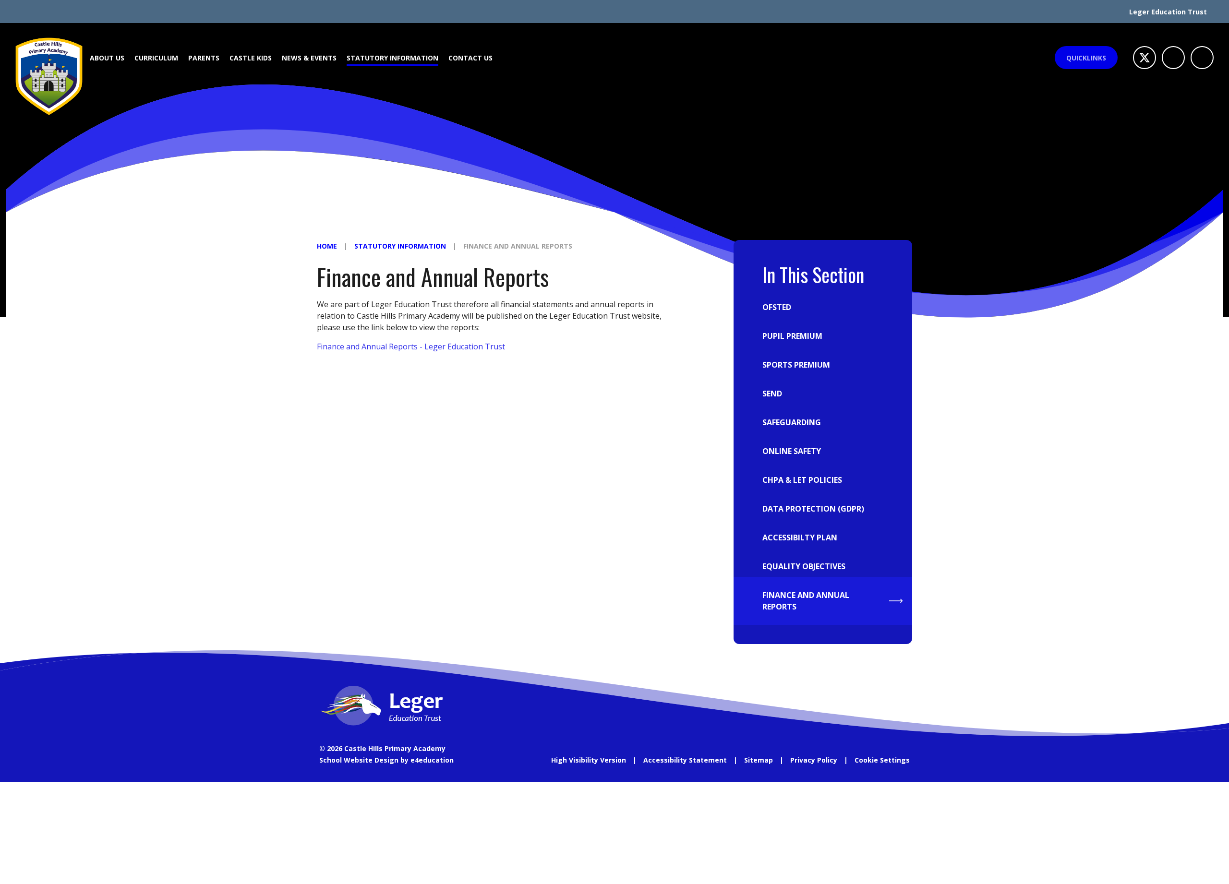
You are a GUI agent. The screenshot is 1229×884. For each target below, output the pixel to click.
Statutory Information (400, 246)
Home (327, 246)
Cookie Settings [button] (882, 760)
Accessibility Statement (685, 760)
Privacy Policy (813, 760)
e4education (432, 760)
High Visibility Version (588, 760)
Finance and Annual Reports (517, 246)
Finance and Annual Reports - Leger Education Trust (411, 346)
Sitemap (758, 760)
